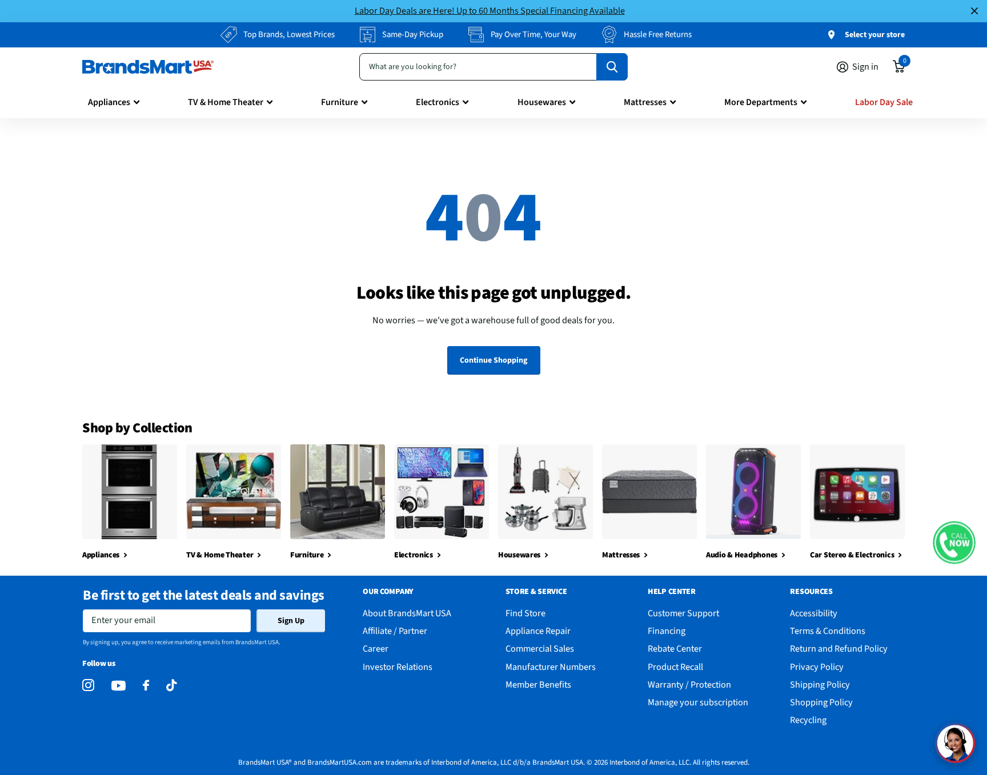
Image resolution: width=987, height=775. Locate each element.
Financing (666, 630)
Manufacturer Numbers (550, 666)
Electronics (437, 102)
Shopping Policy (821, 702)
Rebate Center (675, 648)
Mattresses (645, 102)
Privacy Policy (817, 666)
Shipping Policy (820, 684)
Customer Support (683, 613)
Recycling (808, 719)
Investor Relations (397, 666)
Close (974, 11)
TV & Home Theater (225, 102)
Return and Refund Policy (839, 648)
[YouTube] (118, 685)
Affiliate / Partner (395, 630)
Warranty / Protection (689, 684)
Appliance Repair (538, 630)
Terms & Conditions (827, 630)
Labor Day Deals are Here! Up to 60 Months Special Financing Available (490, 10)
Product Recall (675, 666)
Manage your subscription (698, 702)
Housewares (541, 102)
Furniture (339, 102)
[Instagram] (88, 686)
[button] (954, 542)
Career (375, 648)
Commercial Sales (539, 648)
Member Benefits (538, 684)
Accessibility (813, 613)
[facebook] (146, 685)
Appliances (109, 102)
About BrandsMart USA (407, 613)
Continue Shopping (493, 360)
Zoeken (612, 67)
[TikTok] (171, 686)
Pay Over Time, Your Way (533, 35)
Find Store (525, 613)
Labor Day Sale (884, 102)
